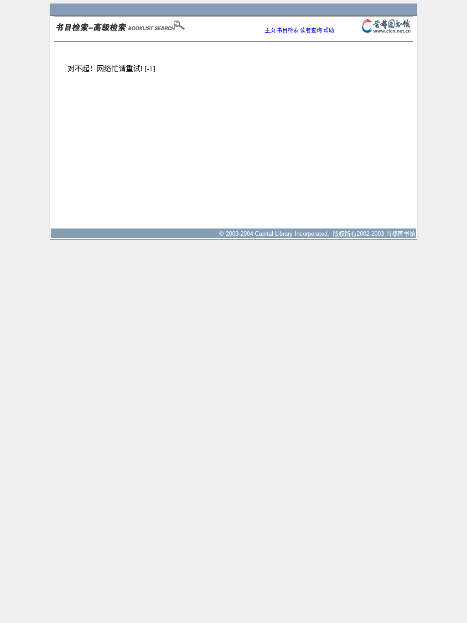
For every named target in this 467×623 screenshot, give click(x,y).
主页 (270, 30)
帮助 (328, 30)
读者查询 (311, 30)
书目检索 (288, 30)
